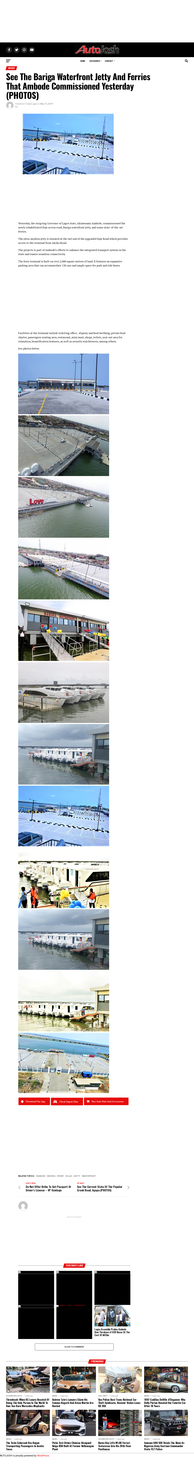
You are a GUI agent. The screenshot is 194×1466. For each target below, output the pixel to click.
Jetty (77, 1176)
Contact (109, 60)
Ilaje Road (103, 239)
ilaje (69, 1176)
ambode (41, 1176)
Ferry (61, 1176)
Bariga (51, 1176)
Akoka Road (59, 243)
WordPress (43, 1455)
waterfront (89, 1176)
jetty (43, 239)
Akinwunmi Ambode (89, 223)
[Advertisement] (97, 21)
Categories (94, 60)
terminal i (36, 261)
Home (82, 60)
